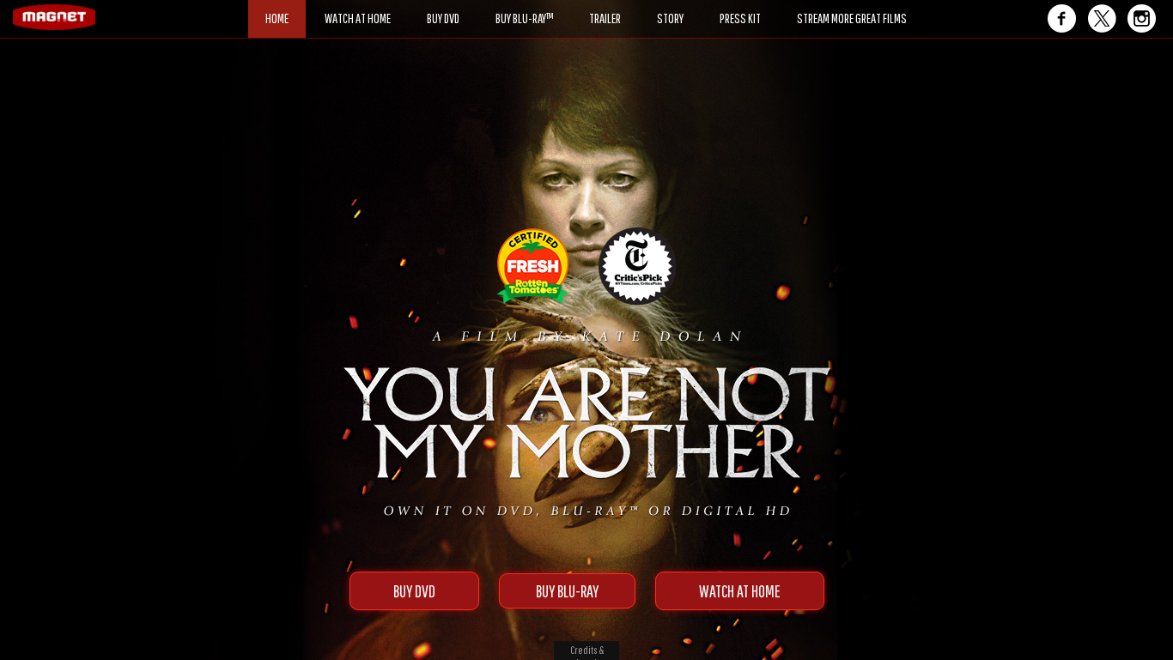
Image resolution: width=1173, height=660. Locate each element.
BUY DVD (414, 591)
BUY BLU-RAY (567, 591)
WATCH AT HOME (740, 591)
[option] (586, 101)
